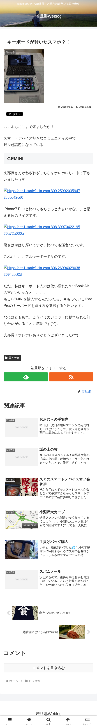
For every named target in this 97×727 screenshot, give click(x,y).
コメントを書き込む (48, 668)
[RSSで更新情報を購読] (71, 376)
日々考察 (14, 357)
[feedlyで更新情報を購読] (26, 376)
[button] (88, 603)
